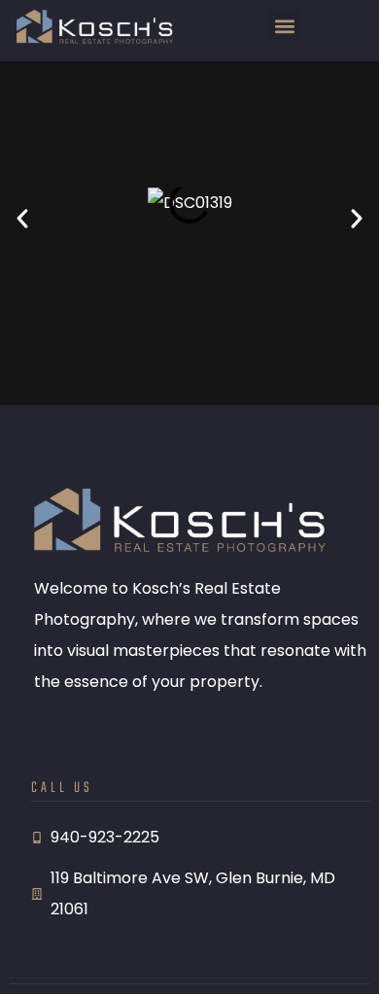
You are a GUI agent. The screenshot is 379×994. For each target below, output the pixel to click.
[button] (284, 26)
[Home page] (95, 27)
